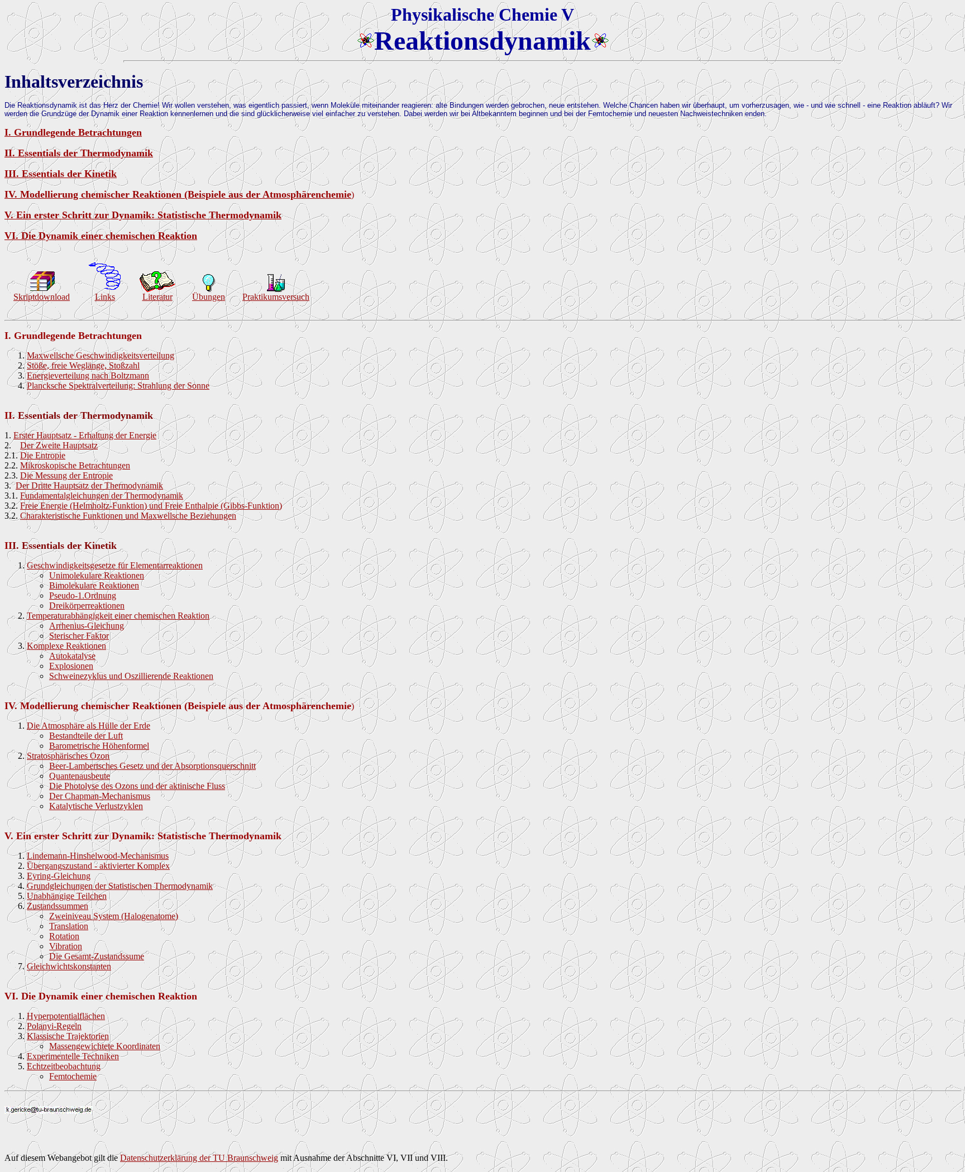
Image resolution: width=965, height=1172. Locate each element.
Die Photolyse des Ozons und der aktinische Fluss (137, 786)
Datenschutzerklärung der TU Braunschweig (199, 1158)
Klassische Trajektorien (68, 1036)
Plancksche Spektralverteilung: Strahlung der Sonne (118, 385)
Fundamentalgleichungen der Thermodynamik (101, 495)
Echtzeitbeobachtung (64, 1066)
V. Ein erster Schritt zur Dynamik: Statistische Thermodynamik (142, 215)
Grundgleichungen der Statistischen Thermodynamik (120, 886)
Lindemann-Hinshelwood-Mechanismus (98, 855)
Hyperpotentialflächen (66, 1016)
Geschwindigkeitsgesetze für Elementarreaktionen (115, 565)
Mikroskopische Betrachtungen (75, 465)
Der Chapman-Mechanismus (99, 796)
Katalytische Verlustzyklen (96, 806)
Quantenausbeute (79, 776)
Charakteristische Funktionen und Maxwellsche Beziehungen (128, 515)
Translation (68, 926)
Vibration (65, 946)
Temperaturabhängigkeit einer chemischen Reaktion (118, 615)
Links (105, 297)
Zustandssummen (57, 906)
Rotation (64, 936)
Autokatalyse (72, 656)
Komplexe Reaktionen (66, 645)
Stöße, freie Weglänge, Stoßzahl (83, 365)
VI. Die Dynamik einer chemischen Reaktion (100, 235)
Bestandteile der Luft (86, 735)
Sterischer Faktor (79, 635)
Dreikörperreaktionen (87, 605)
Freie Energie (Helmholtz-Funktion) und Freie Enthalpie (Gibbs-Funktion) (151, 505)
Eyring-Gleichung (58, 876)
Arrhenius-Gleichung (86, 625)
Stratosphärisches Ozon (68, 755)
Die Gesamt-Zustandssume (96, 956)
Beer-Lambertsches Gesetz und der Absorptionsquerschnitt (152, 766)
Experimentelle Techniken (73, 1056)
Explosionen (71, 666)
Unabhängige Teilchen (67, 896)
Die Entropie (42, 455)
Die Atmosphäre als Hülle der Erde (88, 725)
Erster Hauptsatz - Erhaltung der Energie (84, 435)
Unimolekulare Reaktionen (96, 575)
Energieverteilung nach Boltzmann (88, 375)
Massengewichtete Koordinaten (104, 1046)
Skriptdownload (41, 297)
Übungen (208, 297)
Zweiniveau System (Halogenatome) (113, 916)
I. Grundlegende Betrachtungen (73, 132)
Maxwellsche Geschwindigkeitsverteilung (100, 355)
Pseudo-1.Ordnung (82, 595)
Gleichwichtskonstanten (69, 966)
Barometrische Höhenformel (99, 745)
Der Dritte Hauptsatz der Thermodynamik (89, 485)
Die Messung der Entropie (66, 475)
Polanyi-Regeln (54, 1026)
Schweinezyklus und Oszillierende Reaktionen (131, 676)
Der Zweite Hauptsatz (59, 445)
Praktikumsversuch (275, 297)
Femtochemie (73, 1076)
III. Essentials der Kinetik (60, 173)
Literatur (157, 297)
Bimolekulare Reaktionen (94, 585)
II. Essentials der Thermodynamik (78, 153)
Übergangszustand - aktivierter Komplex (98, 865)
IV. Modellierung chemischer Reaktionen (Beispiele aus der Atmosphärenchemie (177, 194)
